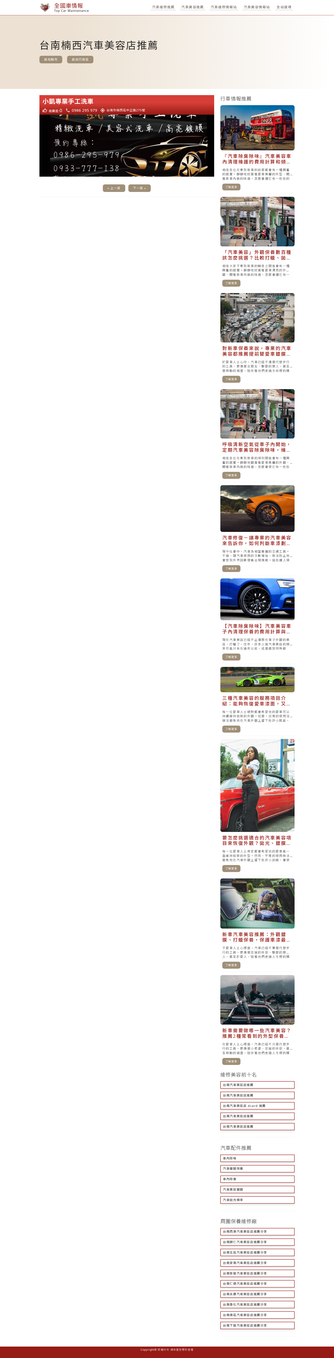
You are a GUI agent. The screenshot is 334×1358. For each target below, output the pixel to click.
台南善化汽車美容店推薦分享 (245, 1304)
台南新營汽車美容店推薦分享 (245, 1273)
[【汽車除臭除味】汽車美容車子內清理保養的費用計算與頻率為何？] (257, 621)
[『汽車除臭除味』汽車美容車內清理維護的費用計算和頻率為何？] (257, 149)
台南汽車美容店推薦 (238, 1085)
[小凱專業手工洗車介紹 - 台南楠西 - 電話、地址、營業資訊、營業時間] (126, 105)
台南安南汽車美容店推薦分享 (245, 1263)
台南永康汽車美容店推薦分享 (245, 1294)
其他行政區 (80, 59)
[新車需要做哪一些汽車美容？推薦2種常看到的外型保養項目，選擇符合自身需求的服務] (257, 1021)
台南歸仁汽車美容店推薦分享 (245, 1242)
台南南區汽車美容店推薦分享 (245, 1315)
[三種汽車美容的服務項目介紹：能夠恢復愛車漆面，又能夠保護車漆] (257, 701)
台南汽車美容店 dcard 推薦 (244, 1106)
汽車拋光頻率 (233, 1200)
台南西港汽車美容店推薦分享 (245, 1231)
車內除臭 (229, 1179)
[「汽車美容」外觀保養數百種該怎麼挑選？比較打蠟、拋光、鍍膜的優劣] (257, 243)
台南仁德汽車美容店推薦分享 (245, 1283)
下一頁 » (139, 188)
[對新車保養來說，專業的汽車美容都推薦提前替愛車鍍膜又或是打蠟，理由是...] (257, 339)
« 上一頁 (114, 188)
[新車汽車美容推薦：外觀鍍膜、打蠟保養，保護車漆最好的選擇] (257, 925)
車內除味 (229, 1158)
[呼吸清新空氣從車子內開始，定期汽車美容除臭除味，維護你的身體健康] (257, 435)
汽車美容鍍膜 (233, 1189)
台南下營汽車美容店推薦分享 (245, 1325)
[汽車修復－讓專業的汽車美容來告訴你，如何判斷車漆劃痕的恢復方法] (257, 530)
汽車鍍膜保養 (233, 1168)
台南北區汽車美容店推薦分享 (245, 1252)
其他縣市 (51, 59)
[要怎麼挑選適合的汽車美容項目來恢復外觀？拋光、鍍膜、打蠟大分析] (257, 807)
